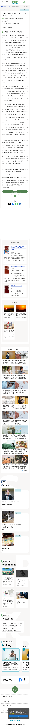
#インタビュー (17, 630)
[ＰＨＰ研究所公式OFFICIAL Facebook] (20, 679)
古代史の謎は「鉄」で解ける (18, 266)
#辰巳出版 (5, 625)
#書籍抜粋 (5, 623)
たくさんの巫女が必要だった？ (15, 191)
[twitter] (9, 204)
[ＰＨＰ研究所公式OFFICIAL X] (25, 679)
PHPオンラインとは (7, 696)
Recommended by (19, 470)
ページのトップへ (15, 690)
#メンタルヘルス (18, 623)
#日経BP (18, 625)
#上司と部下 (11, 625)
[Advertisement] (15, 223)
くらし (24, 9)
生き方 (18, 490)
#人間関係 (11, 623)
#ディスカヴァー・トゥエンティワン (10, 628)
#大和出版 (10, 630)
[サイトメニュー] (28, 2)
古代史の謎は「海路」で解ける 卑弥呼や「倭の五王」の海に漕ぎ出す (18, 248)
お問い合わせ (6, 701)
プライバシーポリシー (14, 713)
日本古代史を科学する (16, 286)
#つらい (4, 630)
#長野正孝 (5, 21)
